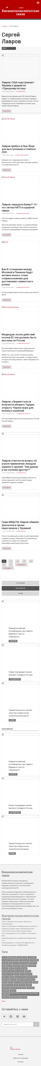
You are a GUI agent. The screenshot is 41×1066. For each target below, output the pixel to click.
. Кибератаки (22, 957)
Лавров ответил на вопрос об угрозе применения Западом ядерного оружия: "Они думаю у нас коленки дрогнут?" (20, 465)
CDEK (16, 985)
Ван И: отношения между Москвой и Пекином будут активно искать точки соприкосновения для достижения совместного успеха (17, 277)
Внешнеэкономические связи (20, 12)
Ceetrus (22, 985)
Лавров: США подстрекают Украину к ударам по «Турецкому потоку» (18, 85)
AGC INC (8, 965)
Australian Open (26, 974)
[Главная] (20, 8)
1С (21, 960)
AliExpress (32, 965)
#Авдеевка (12, 957)
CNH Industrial (16, 988)
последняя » (8, 568)
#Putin (4, 957)
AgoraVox (16, 965)
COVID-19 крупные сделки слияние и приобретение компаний (20, 994)
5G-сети (15, 963)
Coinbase (5, 990)
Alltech (5, 968)
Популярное (27, 588)
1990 (17, 960)
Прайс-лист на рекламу (20, 1058)
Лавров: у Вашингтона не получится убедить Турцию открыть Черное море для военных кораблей (18, 406)
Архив (20, 593)
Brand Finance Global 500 (26, 979)
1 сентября (32, 957)
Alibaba (24, 965)
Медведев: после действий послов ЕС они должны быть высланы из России (19, 337)
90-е (3, 965)
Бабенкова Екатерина (23, 155)
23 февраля (34, 960)
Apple (11, 968)
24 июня (5, 963)
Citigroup (5, 988)
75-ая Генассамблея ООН (28, 963)
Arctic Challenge (21, 968)
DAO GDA (24, 997)
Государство (15, 679)
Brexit (10, 982)
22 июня (26, 960)
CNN (24, 988)
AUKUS (16, 974)
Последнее (20, 583)
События (13, 641)
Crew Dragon (14, 997)
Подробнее (6, 111)
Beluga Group (20, 977)
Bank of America (7, 977)
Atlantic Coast (7, 974)
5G (10, 963)
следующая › (21, 564)
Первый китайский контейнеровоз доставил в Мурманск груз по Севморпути (20, 632)
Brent (4, 982)
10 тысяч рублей (8, 960)
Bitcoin (13, 979)
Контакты (21, 1062)
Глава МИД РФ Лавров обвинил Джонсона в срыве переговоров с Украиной (20, 525)
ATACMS (27, 971)
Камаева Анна (21, 91)
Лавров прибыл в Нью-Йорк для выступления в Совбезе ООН (19, 149)
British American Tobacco (23, 982)
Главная (4, 26)
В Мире (12, 720)
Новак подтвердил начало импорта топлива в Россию (21, 673)
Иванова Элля (22, 472)
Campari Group (7, 985)
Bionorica (5, 979)
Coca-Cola (30, 988)
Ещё (3, 1001)
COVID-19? (5, 997)
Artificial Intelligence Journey (13, 971)
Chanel (28, 985)
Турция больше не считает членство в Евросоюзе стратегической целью (20, 713)
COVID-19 (13, 990)
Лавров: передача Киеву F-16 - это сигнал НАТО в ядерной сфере (20, 207)
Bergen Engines (31, 977)
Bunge (35, 982)
